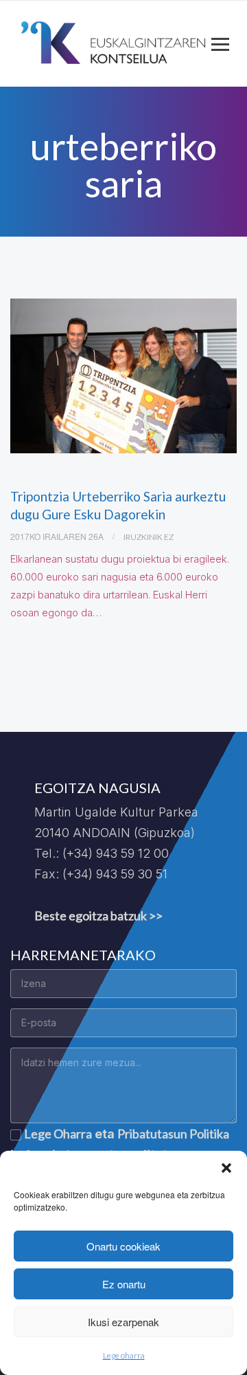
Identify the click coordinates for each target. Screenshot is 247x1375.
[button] (226, 1168)
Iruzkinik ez (149, 537)
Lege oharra (124, 1355)
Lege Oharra (58, 1133)
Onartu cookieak (123, 1246)
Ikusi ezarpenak (123, 1321)
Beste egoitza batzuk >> (98, 915)
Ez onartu (123, 1284)
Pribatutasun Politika (173, 1133)
